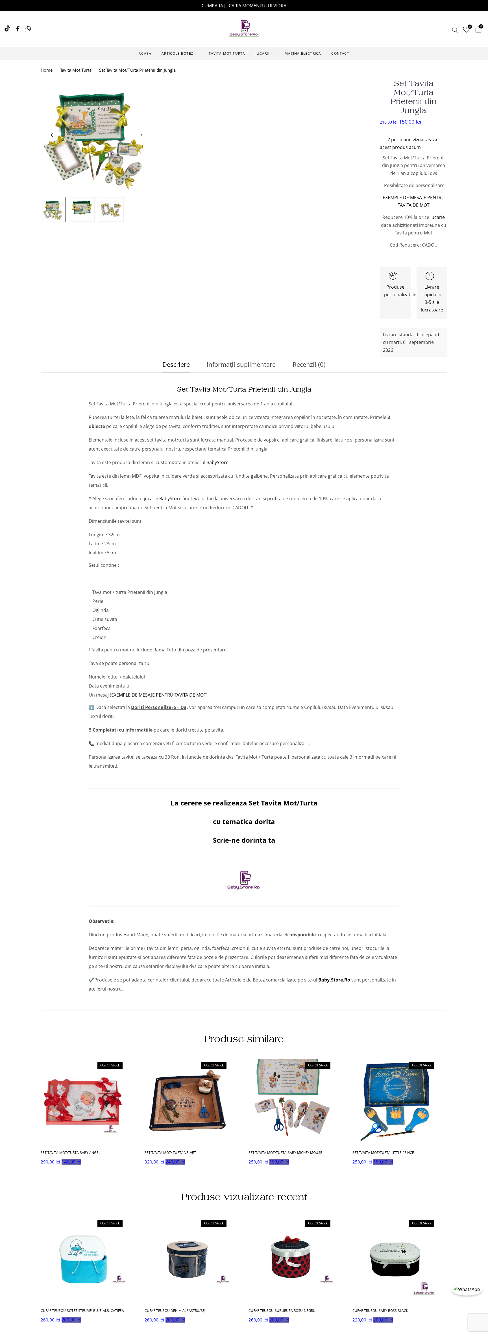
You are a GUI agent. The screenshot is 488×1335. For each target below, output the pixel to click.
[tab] (176, 365)
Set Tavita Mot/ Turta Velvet (170, 1153)
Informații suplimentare (241, 364)
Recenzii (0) (309, 364)
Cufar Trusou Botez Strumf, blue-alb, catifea (82, 1311)
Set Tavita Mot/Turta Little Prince (383, 1153)
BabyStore (217, 462)
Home (47, 70)
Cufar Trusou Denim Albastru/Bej (175, 1311)
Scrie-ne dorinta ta (244, 840)
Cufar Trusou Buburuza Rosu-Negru (282, 1311)
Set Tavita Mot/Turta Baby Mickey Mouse (285, 1153)
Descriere (176, 364)
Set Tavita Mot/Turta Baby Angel (70, 1153)
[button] (478, 30)
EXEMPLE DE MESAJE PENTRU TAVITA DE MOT (158, 695)
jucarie (437, 217)
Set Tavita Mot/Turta (282, 802)
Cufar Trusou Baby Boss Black (380, 1311)
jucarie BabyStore (162, 498)
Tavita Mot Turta (75, 70)
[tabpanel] (88, 1114)
